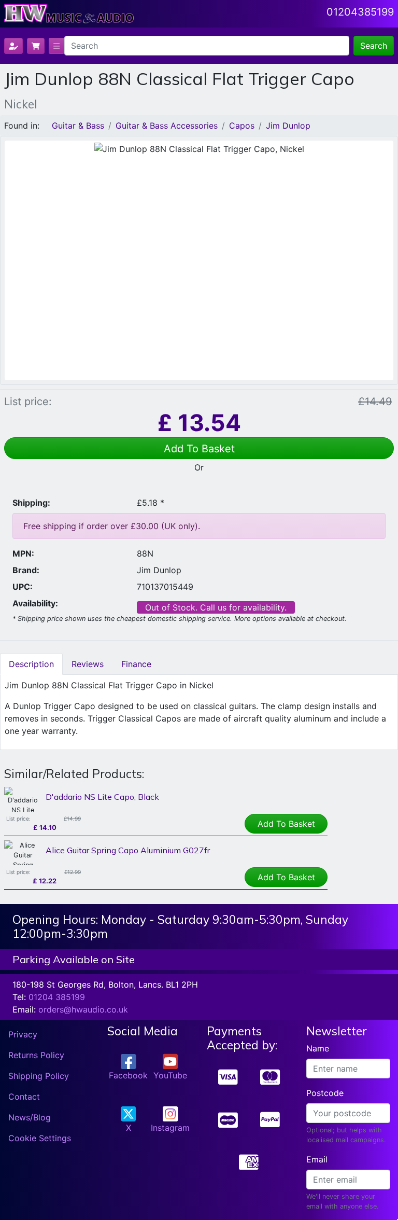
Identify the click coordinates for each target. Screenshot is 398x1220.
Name (317, 1048)
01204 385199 (57, 997)
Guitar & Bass (78, 125)
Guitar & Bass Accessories (167, 125)
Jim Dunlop (288, 125)
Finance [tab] (136, 664)
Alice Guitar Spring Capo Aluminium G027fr (128, 850)
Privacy (22, 1034)
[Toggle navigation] (56, 46)
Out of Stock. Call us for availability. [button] (216, 607)
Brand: (25, 570)
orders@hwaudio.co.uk (83, 1009)
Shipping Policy (38, 1076)
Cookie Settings (39, 1138)
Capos (241, 125)
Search (373, 45)
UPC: (22, 586)
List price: (28, 401)
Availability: (35, 603)
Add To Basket (199, 448)
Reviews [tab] (88, 664)
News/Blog (29, 1117)
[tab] (31, 664)
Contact (24, 1096)
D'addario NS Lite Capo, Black (102, 797)
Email (317, 1159)
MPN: (23, 553)
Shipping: (31, 502)
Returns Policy (36, 1055)
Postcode (325, 1093)
